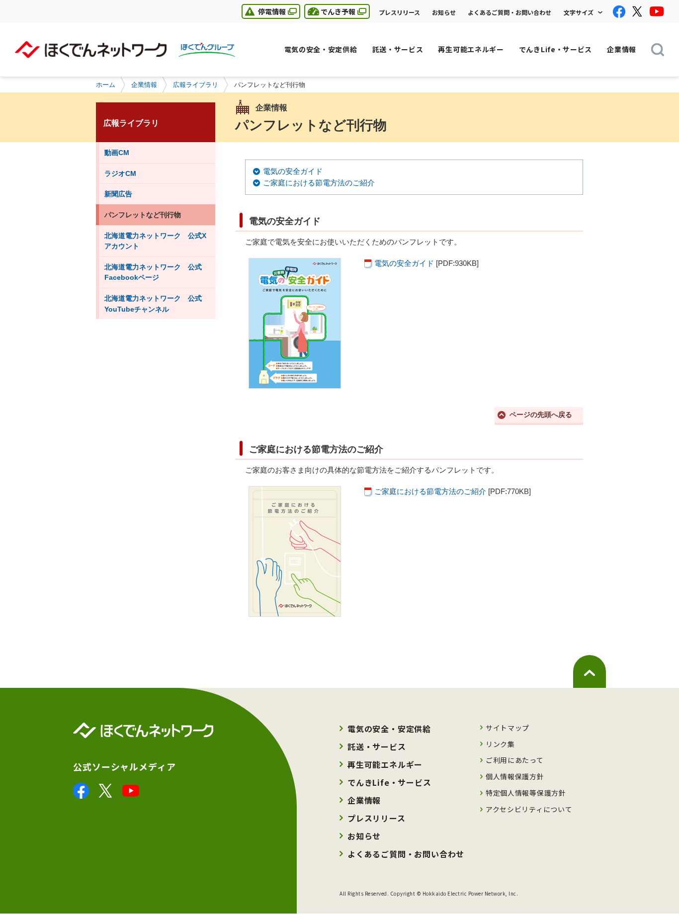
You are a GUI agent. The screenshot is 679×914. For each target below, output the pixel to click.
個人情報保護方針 (515, 776)
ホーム (105, 84)
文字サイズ (579, 12)
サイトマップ (507, 728)
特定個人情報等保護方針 (526, 793)
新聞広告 (118, 194)
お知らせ (444, 12)
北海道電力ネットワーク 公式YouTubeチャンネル (153, 303)
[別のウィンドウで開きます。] (81, 789)
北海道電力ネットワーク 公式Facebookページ (153, 272)
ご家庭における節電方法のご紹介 (319, 182)
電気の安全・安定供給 (389, 729)
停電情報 (264, 11)
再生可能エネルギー (385, 764)
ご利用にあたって (515, 760)
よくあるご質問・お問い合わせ (509, 12)
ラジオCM (120, 173)
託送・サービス (376, 746)
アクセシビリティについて (529, 809)
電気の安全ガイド (293, 171)
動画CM (116, 153)
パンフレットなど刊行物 (142, 215)
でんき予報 (329, 11)
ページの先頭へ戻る (540, 414)
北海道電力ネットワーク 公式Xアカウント (155, 241)
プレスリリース (399, 12)
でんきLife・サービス (389, 782)
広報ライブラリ (195, 84)
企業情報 (144, 84)
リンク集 (500, 744)
